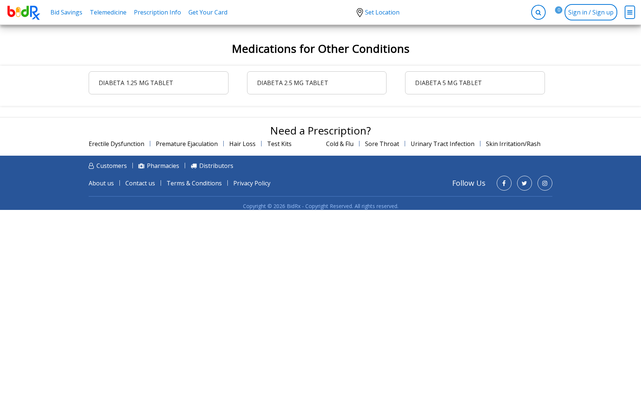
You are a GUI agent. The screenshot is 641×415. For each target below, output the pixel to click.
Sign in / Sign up (591, 12)
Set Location (382, 12)
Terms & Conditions (194, 183)
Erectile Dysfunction (116, 144)
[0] (553, 12)
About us (101, 183)
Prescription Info (157, 12)
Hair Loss (242, 144)
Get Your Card (207, 12)
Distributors (216, 166)
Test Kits (279, 144)
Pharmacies (163, 166)
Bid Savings (66, 12)
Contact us (140, 183)
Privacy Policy (251, 183)
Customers (111, 166)
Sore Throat (382, 144)
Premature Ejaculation (187, 144)
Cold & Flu (340, 144)
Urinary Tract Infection (442, 144)
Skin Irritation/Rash (513, 144)
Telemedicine (108, 12)
